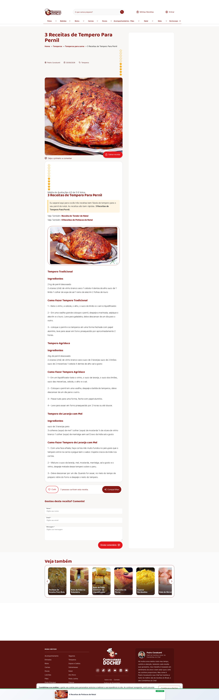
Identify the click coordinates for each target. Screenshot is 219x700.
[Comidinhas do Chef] (53, 15)
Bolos (77, 21)
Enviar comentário (109, 545)
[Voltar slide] (47, 581)
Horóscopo (173, 21)
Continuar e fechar (169, 688)
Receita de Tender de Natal (75, 216)
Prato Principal (50, 682)
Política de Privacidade (112, 683)
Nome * (48, 508)
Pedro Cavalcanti (53, 63)
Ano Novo (72, 675)
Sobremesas (73, 667)
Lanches (48, 675)
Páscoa (71, 682)
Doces (104, 21)
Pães (132, 21)
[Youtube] (115, 670)
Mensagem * (50, 527)
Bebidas (63, 21)
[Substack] (126, 670)
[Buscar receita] (122, 12)
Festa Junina (73, 679)
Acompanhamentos (120, 21)
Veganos (72, 656)
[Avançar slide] (171, 581)
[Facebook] (103, 670)
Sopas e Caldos (74, 663)
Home (47, 46)
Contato (117, 680)
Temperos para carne (74, 46)
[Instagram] (98, 670)
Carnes (91, 21)
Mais (160, 21)
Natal (146, 21)
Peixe (49, 21)
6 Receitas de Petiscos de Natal (77, 220)
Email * (48, 517)
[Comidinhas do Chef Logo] (112, 656)
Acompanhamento (51, 656)
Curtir (54, 489)
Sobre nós (108, 680)
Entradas (48, 660)
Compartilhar (113, 489)
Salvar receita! (114, 155)
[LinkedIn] (121, 670)
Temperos (57, 46)
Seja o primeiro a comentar (60, 158)
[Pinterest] (109, 670)
